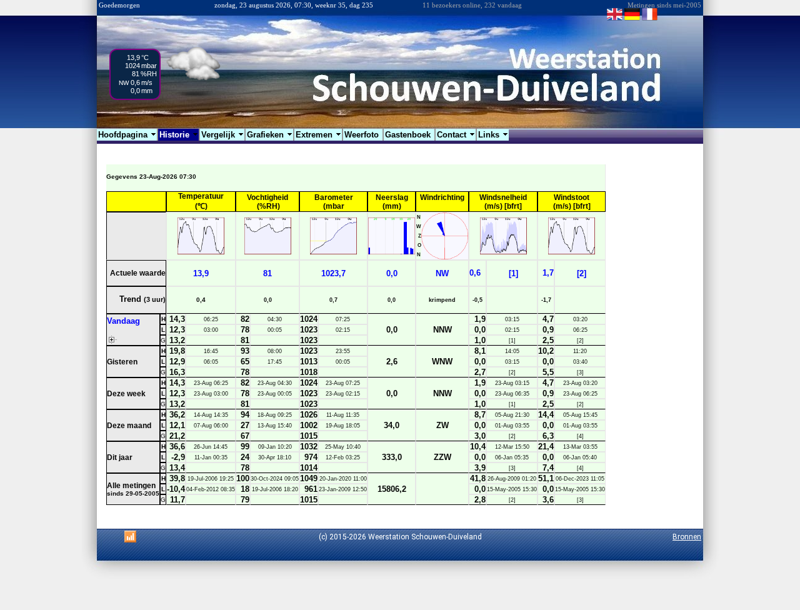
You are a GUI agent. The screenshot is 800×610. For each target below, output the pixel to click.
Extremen (319, 134)
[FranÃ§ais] (650, 19)
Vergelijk (222, 134)
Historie (179, 134)
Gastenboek (409, 134)
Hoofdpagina (127, 134)
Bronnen (686, 536)
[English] (614, 19)
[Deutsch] (632, 19)
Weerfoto (362, 134)
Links (493, 134)
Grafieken (270, 134)
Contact (456, 134)
